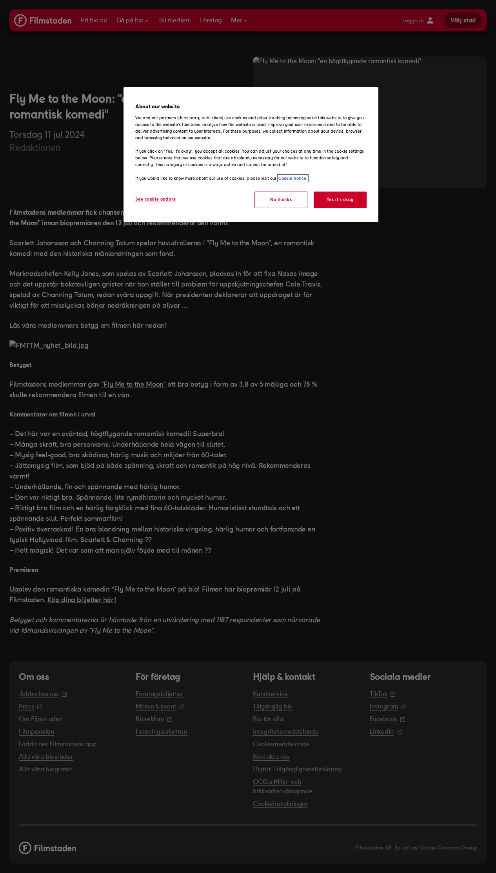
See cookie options (155, 199)
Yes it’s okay (340, 199)
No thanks (281, 199)
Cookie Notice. (292, 178)
